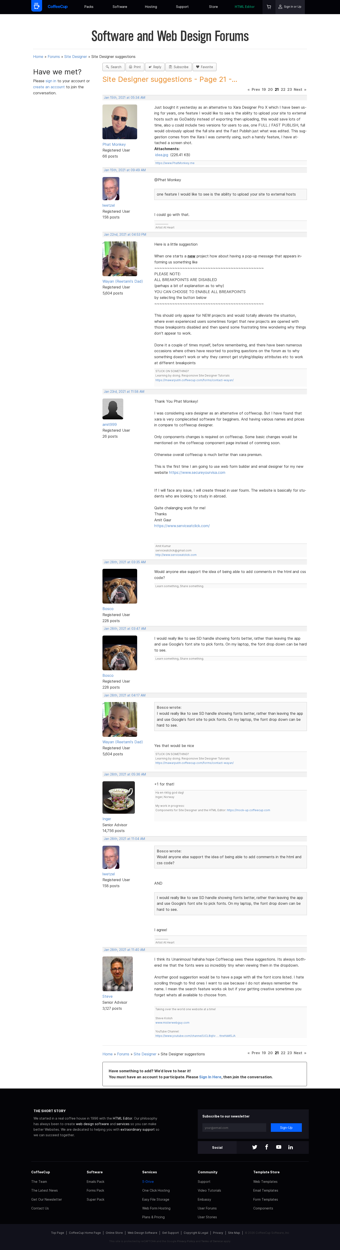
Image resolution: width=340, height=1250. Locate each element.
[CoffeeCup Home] (57, 7)
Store (213, 7)
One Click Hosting (156, 1190)
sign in (51, 81)
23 (289, 89)
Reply (156, 67)
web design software (92, 1124)
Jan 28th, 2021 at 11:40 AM (124, 950)
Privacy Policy (186, 1241)
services (123, 1124)
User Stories (207, 1217)
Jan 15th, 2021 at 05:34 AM (124, 97)
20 (270, 89)
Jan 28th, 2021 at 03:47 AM (125, 628)
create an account (49, 87)
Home (38, 56)
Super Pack (95, 1199)
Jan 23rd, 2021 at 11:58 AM (124, 391)
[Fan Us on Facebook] (266, 1147)
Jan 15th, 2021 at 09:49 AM (125, 170)
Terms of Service (212, 1241)
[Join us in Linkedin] (290, 1147)
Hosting (151, 7)
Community (207, 1172)
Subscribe (180, 67)
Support (182, 7)
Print (136, 67)
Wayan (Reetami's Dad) (122, 281)
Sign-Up (286, 1128)
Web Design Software (142, 1232)
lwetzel (108, 205)
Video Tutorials (209, 1190)
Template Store (266, 1172)
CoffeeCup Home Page (85, 1232)
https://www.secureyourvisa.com (197, 472)
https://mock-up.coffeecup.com (248, 810)
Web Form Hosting (156, 1208)
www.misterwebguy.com (172, 1022)
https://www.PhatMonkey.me (175, 163)
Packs (88, 7)
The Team (39, 1182)
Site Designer (75, 56)
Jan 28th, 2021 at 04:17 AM (124, 695)
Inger (106, 818)
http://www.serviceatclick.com (176, 555)
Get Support (170, 1232)
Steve (107, 996)
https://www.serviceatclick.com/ (182, 525)
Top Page (57, 1232)
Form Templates (265, 1199)
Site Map (234, 1232)
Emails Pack (95, 1182)
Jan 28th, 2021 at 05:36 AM (125, 774)
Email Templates (265, 1190)
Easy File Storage (155, 1199)
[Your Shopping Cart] (269, 7)
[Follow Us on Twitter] (254, 1147)
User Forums (207, 1208)
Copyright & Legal (196, 1232)
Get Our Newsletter (46, 1199)
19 (264, 89)
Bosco (108, 608)
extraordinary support (138, 1129)
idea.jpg (161, 154)
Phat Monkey (114, 144)
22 (283, 89)
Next (298, 89)
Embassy (204, 1199)
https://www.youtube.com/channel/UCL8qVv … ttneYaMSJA (195, 1036)
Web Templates (265, 1182)
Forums (54, 56)
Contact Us (40, 1208)
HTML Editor (245, 7)
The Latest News (44, 1190)
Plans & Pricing (153, 1217)
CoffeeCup (40, 1172)
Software (120, 7)
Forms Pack (95, 1190)
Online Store (114, 1232)
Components (263, 1208)
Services (149, 1172)
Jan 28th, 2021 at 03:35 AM (125, 562)
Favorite (206, 67)
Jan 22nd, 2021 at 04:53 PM (125, 234)
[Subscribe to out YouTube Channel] (278, 1147)
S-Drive (148, 1182)
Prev (256, 89)
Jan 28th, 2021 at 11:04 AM (124, 839)
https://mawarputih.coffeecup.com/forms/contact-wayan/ (194, 380)
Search (115, 67)
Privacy (218, 1232)
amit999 (109, 424)
